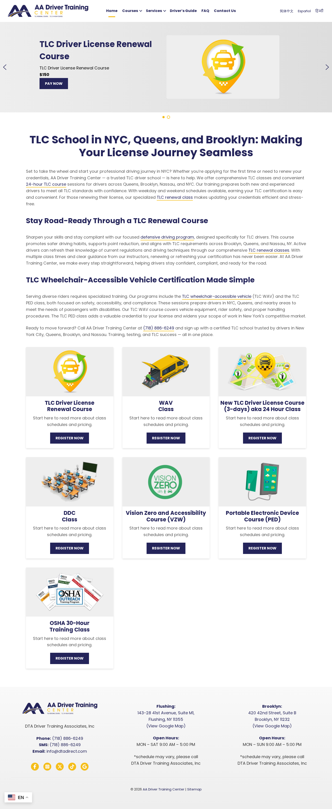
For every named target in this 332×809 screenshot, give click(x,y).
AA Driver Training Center (163, 789)
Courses (130, 10)
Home (111, 10)
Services (154, 10)
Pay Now (66, 83)
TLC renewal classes (268, 250)
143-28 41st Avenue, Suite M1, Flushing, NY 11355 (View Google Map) (166, 719)
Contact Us (225, 10)
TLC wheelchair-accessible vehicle (216, 296)
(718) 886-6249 (158, 328)
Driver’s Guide (183, 10)
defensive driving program (167, 237)
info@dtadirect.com (67, 751)
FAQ (205, 10)
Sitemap (194, 789)
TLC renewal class (175, 197)
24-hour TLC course (46, 184)
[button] (140, 11)
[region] (166, 71)
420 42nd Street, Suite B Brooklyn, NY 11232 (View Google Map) (272, 719)
